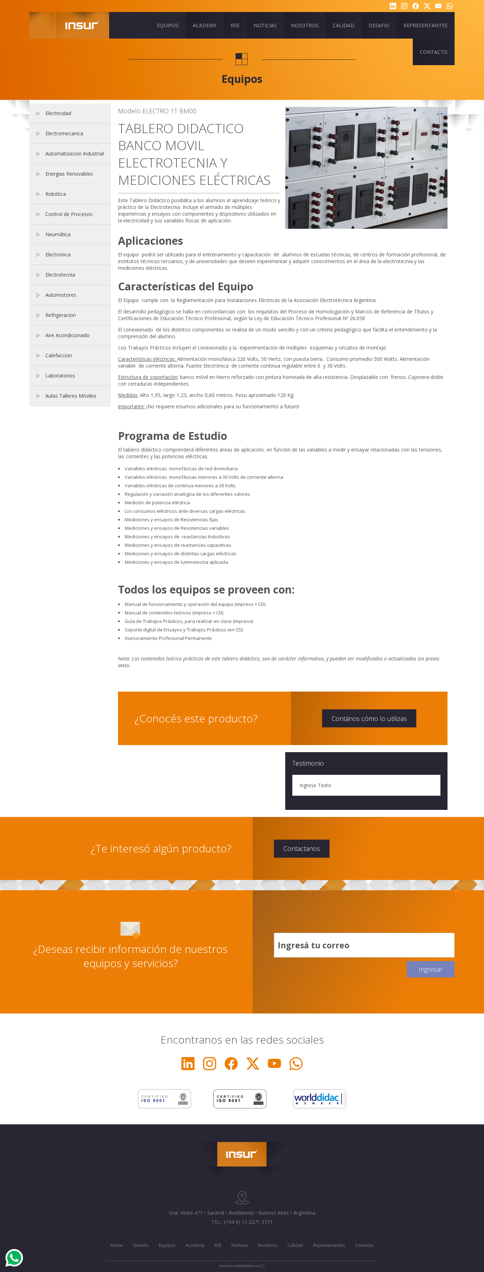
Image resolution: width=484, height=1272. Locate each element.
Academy (195, 1245)
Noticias (239, 1245)
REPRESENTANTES (426, 25)
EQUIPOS (168, 25)
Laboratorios (60, 375)
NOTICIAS (265, 25)
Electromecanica (64, 133)
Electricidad (58, 113)
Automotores (60, 294)
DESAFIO (378, 25)
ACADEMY (204, 25)
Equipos (167, 1245)
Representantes (329, 1245)
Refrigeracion (60, 315)
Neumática (58, 234)
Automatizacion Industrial (74, 153)
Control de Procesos (68, 214)
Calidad (295, 1245)
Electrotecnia (60, 274)
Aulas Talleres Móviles (70, 395)
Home (117, 1245)
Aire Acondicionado (67, 335)
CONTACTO (434, 52)
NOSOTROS (305, 25)
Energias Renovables (69, 173)
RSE (235, 25)
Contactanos (301, 848)
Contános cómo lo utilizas (369, 718)
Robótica (55, 194)
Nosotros (267, 1245)
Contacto (364, 1245)
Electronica (58, 254)
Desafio (141, 1245)
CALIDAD (343, 25)
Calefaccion (58, 355)
